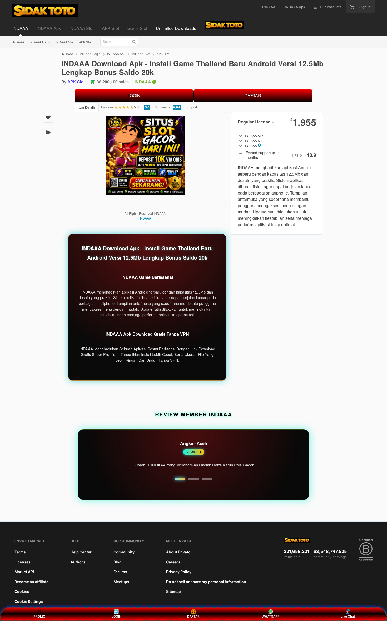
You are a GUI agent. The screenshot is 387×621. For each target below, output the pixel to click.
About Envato (178, 552)
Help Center (81, 552)
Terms (20, 552)
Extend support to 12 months (281, 155)
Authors (78, 562)
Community (124, 552)
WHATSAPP (271, 616)
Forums (120, 571)
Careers (173, 562)
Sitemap (173, 591)
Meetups (121, 581)
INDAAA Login (39, 42)
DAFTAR (253, 95)
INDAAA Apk (116, 54)
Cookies (21, 591)
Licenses (22, 562)
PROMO (39, 616)
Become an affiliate (31, 581)
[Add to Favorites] (48, 117)
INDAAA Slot (65, 42)
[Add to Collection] (48, 132)
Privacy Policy (178, 571)
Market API (24, 571)
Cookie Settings (28, 601)
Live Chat (348, 616)
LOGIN (134, 95)
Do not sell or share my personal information (206, 581)
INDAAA (18, 42)
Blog (117, 562)
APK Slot (85, 42)
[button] (180, 479)
